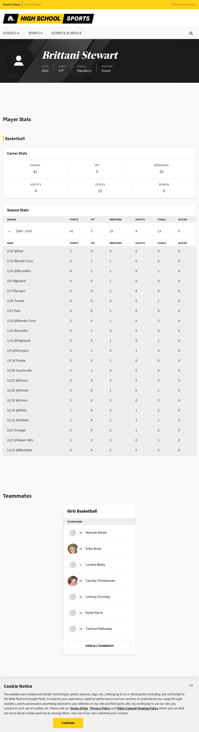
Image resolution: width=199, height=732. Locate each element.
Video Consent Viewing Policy (137, 708)
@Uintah (18, 390)
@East (15, 251)
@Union (17, 400)
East (13, 310)
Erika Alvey (90, 548)
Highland (16, 281)
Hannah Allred (93, 532)
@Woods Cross (21, 320)
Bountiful (17, 330)
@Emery (17, 380)
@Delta (17, 410)
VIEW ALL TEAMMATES (99, 646)
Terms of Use (79, 708)
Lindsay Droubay (95, 596)
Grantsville (19, 370)
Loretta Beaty (92, 564)
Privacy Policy (100, 708)
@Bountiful (19, 271)
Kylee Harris (91, 612)
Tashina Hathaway (96, 628)
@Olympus (18, 350)
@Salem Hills (20, 440)
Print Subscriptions (183, 4)
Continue (68, 723)
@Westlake (19, 450)
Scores (66, 33)
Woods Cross (20, 261)
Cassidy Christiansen (97, 580)
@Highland (18, 340)
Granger (16, 430)
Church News (32, 4)
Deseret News (11, 4)
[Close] (191, 686)
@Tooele (16, 360)
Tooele (15, 301)
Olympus (16, 291)
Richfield (17, 420)
